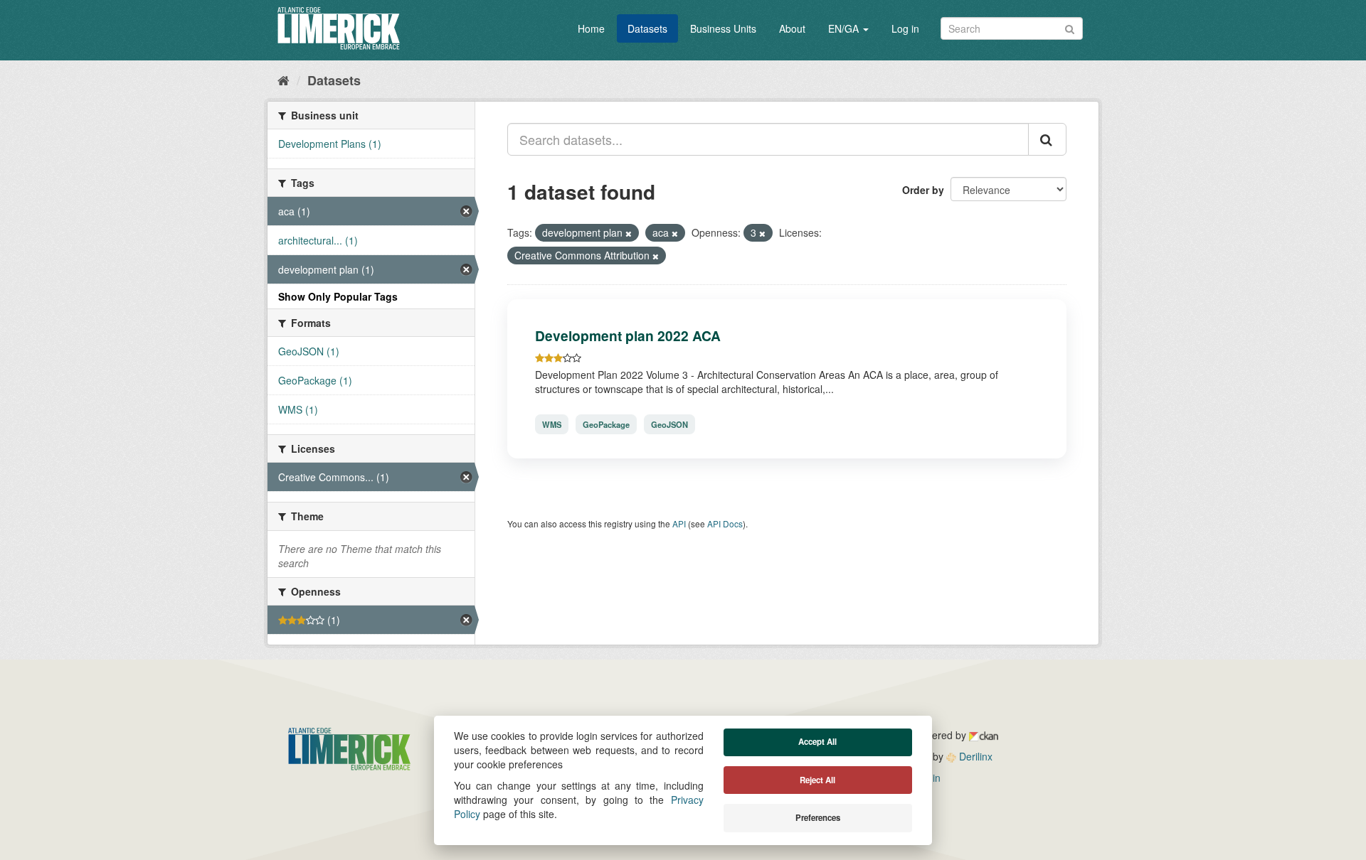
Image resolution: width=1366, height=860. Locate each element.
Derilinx (974, 756)
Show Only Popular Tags (338, 296)
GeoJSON (669, 424)
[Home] (283, 79)
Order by (923, 190)
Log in (905, 28)
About (792, 28)
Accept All (817, 742)
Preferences (817, 818)
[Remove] (628, 233)
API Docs (725, 523)
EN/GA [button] (845, 28)
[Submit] (1070, 27)
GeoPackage (606, 424)
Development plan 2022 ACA (628, 335)
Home (591, 28)
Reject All (817, 780)
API (679, 523)
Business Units (723, 28)
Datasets (647, 28)
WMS (551, 424)
